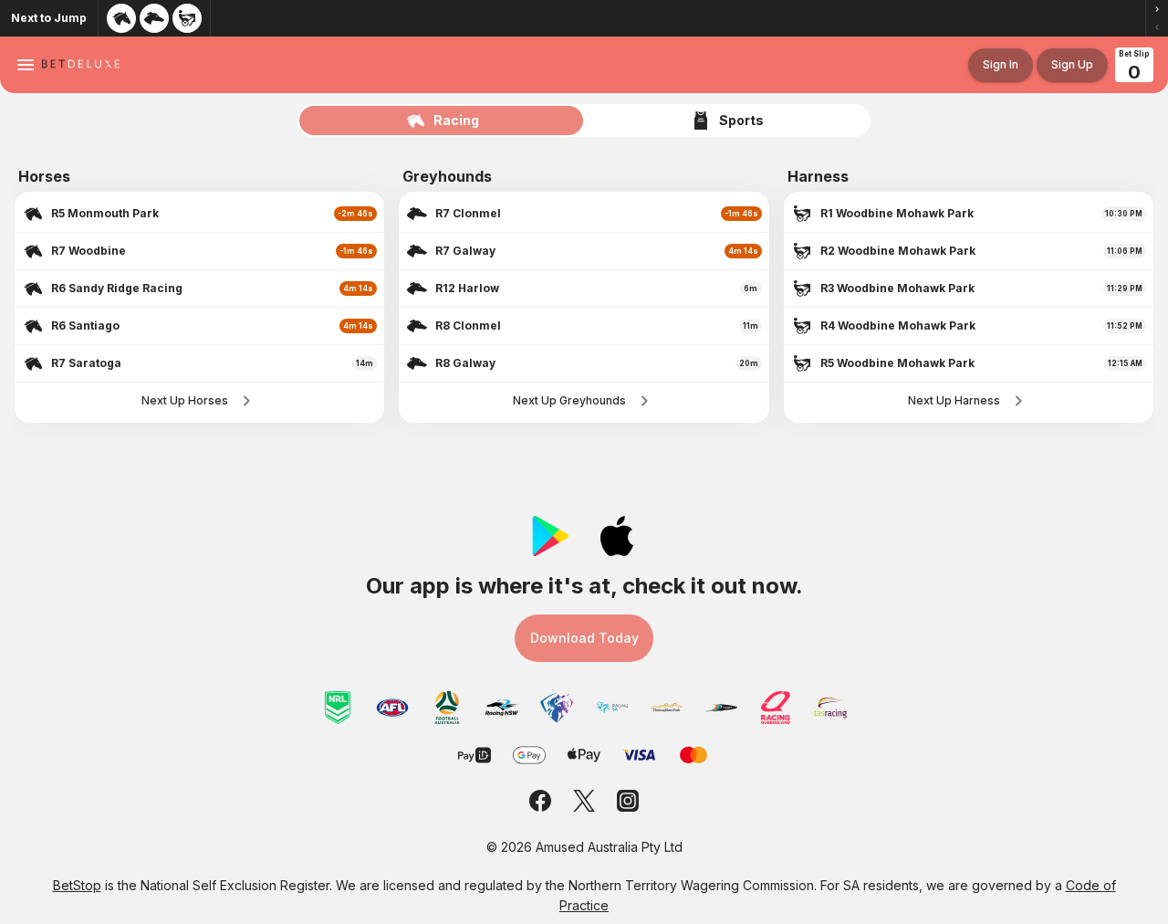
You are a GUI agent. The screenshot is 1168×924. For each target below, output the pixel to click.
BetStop (77, 885)
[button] (1157, 9)
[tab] (441, 120)
